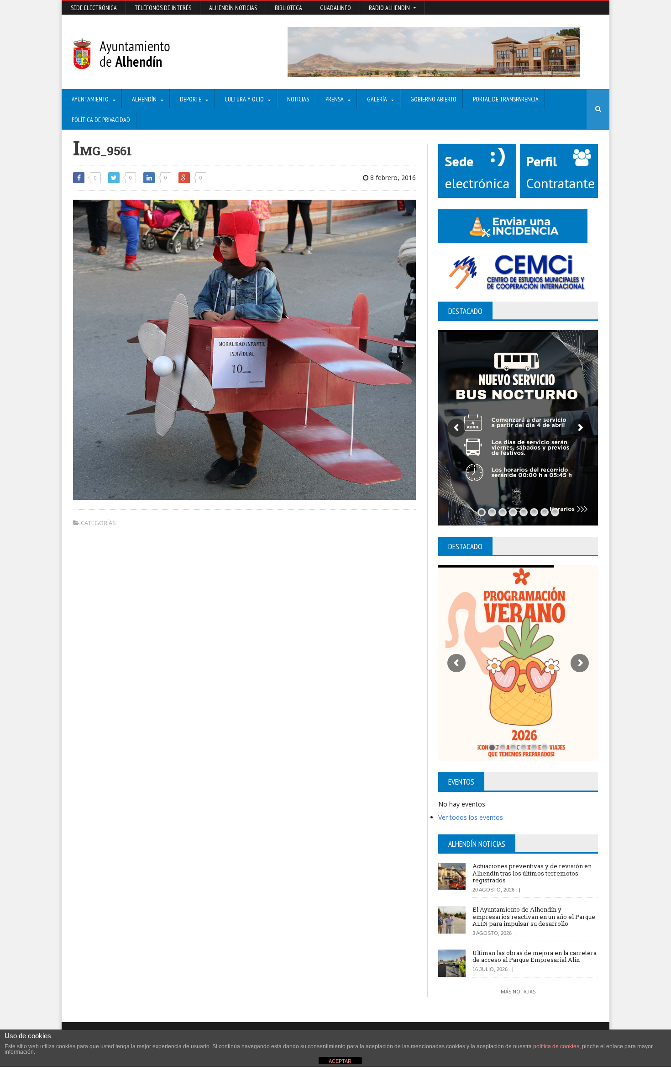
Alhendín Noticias (233, 8)
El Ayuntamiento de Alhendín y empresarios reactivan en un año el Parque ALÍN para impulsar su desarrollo (533, 916)
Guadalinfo (335, 8)
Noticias (298, 99)
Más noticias (518, 991)
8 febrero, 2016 (392, 177)
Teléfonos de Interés (163, 8)
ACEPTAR (340, 1061)
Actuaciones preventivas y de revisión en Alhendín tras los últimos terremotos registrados (532, 873)
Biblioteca (288, 8)
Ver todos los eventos (470, 817)
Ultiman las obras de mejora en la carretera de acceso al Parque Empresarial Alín (534, 956)
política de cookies (556, 1046)
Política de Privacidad (101, 120)
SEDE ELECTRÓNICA (94, 8)
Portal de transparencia (506, 99)
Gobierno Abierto (433, 99)
